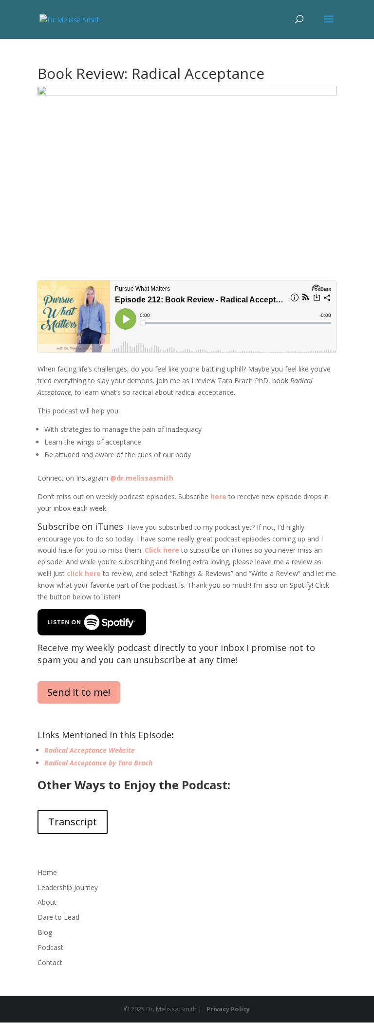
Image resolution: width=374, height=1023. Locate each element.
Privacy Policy (228, 1008)
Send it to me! (79, 692)
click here (84, 573)
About (46, 902)
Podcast (50, 947)
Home (47, 872)
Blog (44, 932)
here (218, 496)
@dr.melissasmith (141, 478)
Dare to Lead (58, 917)
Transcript (72, 821)
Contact (49, 962)
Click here (162, 550)
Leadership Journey (67, 887)
